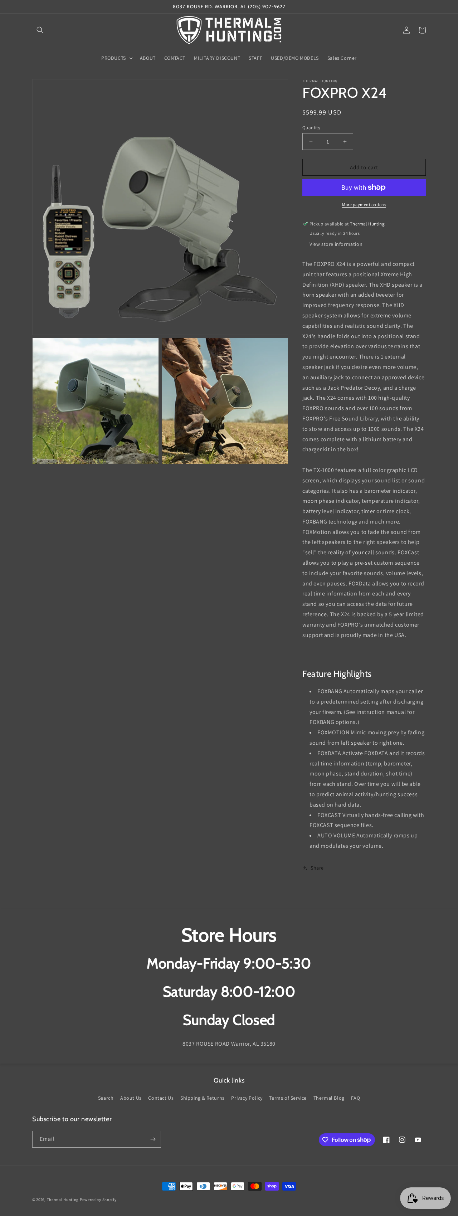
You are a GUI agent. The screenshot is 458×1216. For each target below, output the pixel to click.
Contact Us (161, 1098)
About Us (131, 1098)
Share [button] (317, 868)
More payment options (364, 204)
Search (106, 1098)
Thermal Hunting (63, 1199)
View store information (336, 244)
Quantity (311, 128)
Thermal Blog (329, 1098)
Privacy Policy (246, 1098)
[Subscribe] (153, 1139)
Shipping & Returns (202, 1098)
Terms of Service (288, 1098)
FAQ (355, 1098)
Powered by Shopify (98, 1199)
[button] (40, 30)
